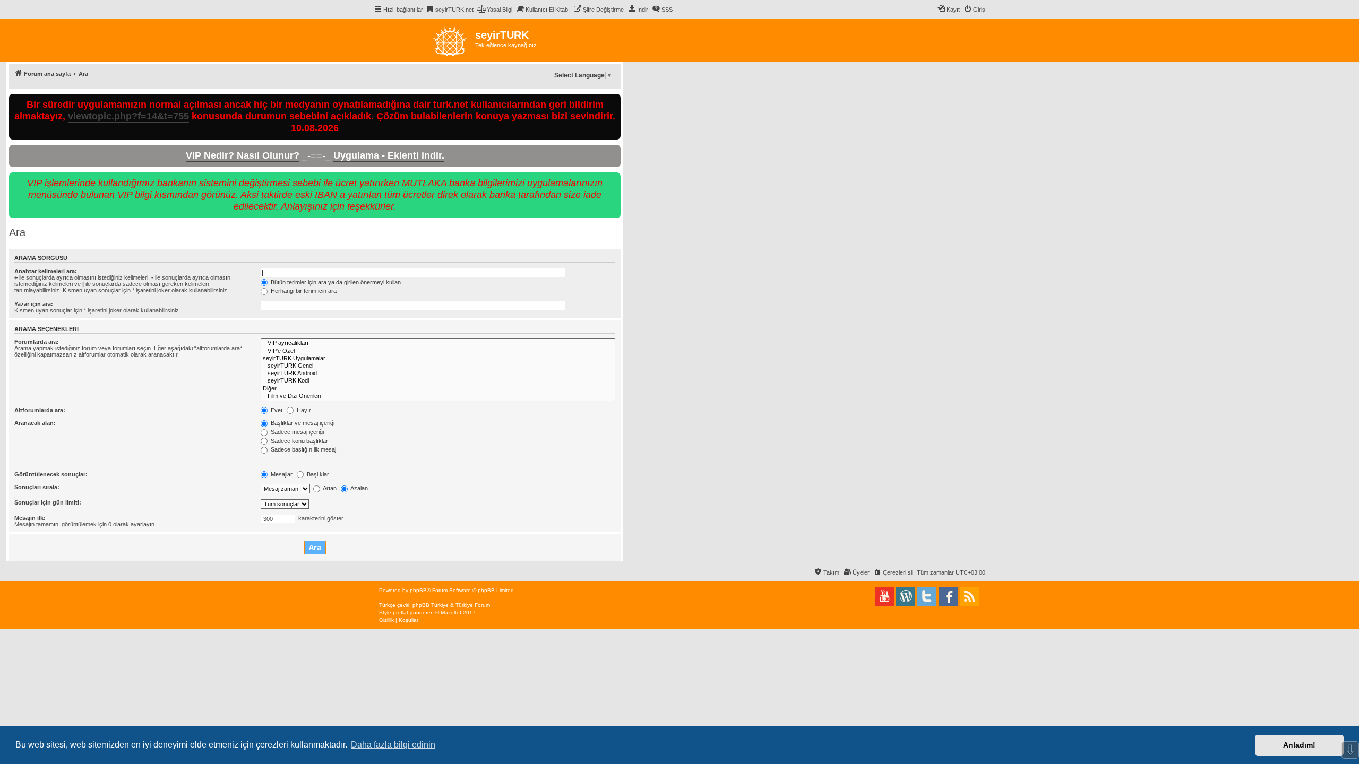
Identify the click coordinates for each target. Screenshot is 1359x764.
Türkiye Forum (472, 605)
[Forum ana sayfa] (424, 40)
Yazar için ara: (33, 304)
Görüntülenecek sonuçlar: (51, 474)
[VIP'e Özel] (438, 351)
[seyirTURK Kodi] (438, 381)
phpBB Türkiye (430, 605)
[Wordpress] (905, 596)
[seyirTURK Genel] (438, 366)
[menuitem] (450, 9)
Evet (275, 410)
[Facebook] (948, 596)
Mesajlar (281, 474)
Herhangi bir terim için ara (303, 291)
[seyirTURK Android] (438, 373)
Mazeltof (451, 612)
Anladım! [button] (1299, 745)
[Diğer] (438, 389)
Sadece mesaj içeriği (296, 432)
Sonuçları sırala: (36, 487)
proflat (400, 612)
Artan (329, 488)
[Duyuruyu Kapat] (613, 100)
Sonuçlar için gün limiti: (47, 502)
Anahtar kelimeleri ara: (45, 271)
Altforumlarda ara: (39, 410)
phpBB (418, 590)
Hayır (303, 410)
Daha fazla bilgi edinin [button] (393, 744)
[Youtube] (884, 596)
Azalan (358, 488)
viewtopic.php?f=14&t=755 (128, 116)
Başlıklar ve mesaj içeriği (301, 423)
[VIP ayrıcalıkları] (438, 343)
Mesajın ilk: (30, 518)
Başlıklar (317, 474)
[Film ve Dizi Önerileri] (438, 396)
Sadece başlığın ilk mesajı (303, 449)
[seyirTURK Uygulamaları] (438, 358)
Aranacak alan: (35, 423)
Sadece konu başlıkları (299, 441)
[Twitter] (926, 596)
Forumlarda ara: (36, 341)
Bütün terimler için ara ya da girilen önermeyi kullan (335, 282)
